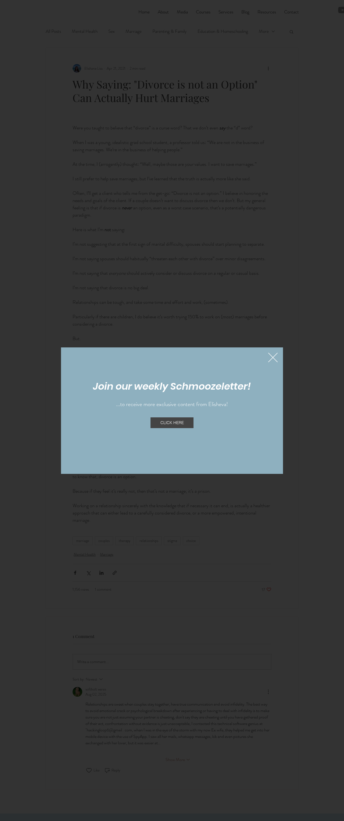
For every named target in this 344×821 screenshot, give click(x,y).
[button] (273, 357)
